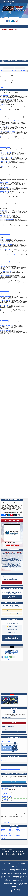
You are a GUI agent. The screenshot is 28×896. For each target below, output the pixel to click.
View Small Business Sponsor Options (12, 613)
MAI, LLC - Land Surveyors (5, 207)
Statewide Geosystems (5, 296)
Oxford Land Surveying (5, 261)
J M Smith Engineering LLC (5, 182)
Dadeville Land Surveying (5, 152)
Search (2, 87)
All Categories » (4, 60)
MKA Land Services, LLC (5, 234)
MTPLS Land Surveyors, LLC (6, 249)
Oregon (10, 835)
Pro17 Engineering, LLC (5, 275)
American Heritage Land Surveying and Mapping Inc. (11, 120)
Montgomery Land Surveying (6, 244)
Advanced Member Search (7, 70)
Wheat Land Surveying (5, 330)
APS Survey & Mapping (5, 126)
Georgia (3, 829)
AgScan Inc (2, 104)
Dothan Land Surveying (5, 161)
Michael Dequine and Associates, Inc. (8, 228)
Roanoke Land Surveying (5, 280)
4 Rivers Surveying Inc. (5, 95)
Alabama (3, 827)
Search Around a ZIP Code (21, 70)
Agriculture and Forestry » (12, 60)
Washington (3, 838)
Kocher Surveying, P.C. (5, 191)
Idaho (10, 829)
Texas (10, 836)
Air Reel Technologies (4, 109)
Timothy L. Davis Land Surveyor (6, 314)
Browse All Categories (8, 67)
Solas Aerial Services (4, 291)
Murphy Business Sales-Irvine (12, 523)
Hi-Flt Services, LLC (4, 177)
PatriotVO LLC (3, 266)
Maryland (18, 830)
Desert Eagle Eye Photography (6, 157)
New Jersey (18, 832)
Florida (17, 827)
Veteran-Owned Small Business (7, 877)
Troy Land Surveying (4, 320)
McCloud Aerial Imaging (5, 215)
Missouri (3, 832)
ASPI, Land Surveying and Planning (7, 131)
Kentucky (3, 830)
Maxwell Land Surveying (5, 210)
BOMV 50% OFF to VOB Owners (12, 542)
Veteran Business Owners (8, 555)
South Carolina (4, 836)
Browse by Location (20, 67)
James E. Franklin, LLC (5, 187)
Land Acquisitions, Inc (4, 196)
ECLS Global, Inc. (3, 166)
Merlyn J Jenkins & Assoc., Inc (6, 219)
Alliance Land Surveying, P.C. (6, 114)
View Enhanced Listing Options (12, 610)
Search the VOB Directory (6, 717)
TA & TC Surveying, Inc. (5, 305)
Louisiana (11, 830)
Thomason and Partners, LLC (6, 309)
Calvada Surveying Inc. (5, 147)
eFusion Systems (23, 820)
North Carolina (4, 835)
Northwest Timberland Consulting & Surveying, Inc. (10, 254)
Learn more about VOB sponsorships (11, 545)
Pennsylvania (18, 835)
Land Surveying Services (5, 201)
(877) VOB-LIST (12, 632)
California (11, 827)
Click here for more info (14, 781)
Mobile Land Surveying (5, 239)
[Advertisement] (14, 45)
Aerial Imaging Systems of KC (6, 99)
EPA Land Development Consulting (7, 171)
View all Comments (5, 822)
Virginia (17, 836)
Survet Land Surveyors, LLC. (6, 300)
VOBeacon (19, 694)
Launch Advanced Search (13, 731)
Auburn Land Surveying (5, 136)
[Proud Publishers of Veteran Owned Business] (14, 894)
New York (18, 833)
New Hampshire (11, 833)
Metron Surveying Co (4, 224)
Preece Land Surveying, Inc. (6, 271)
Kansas (17, 829)
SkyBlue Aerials (3, 285)
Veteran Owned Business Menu (8, 1)
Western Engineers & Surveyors (6, 325)
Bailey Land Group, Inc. (5, 141)
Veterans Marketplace (16, 884)
